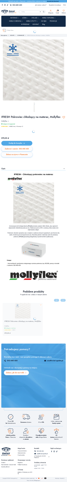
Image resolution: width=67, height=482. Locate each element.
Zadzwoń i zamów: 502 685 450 (17, 149)
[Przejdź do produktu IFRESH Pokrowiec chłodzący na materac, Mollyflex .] (22, 310)
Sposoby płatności (5, 467)
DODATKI (12, 35)
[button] (43, 12)
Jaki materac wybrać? (40, 5)
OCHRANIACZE (20, 35)
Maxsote (61, 478)
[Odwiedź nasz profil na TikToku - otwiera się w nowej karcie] (7, 5)
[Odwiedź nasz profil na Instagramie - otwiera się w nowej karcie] (5, 5)
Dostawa (3, 462)
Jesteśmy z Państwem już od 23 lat (25, 472)
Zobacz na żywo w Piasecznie (17, 154)
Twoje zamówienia (22, 451)
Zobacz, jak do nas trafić (15, 372)
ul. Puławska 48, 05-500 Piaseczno (40, 456)
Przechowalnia (21, 455)
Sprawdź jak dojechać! (53, 1)
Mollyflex (4, 121)
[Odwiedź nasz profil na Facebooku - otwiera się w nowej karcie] (2, 5)
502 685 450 (17, 5)
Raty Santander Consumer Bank (8, 464)
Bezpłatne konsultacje (55, 5)
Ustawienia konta (21, 453)
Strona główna (4, 35)
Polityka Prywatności (22, 464)
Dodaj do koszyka (15, 143)
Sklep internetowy (33, 480)
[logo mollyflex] (33, 280)
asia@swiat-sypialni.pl (55, 360)
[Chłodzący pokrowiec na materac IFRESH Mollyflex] (33, 223)
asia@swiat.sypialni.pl (42, 453)
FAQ (64, 5)
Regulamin (20, 462)
